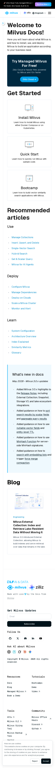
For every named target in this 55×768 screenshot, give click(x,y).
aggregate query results (34, 418)
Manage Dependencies (24, 292)
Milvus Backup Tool (14, 734)
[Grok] (19, 652)
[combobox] (39, 13)
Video (35, 691)
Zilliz (10, 598)
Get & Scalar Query (22, 259)
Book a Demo (13, 695)
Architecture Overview (24, 336)
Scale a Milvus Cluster (24, 303)
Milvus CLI (13, 721)
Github (35, 728)
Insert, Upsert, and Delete (25, 242)
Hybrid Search (19, 253)
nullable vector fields (28, 428)
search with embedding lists (32, 454)
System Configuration (23, 330)
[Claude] (25, 652)
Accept (46, 761)
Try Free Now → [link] (43, 4)
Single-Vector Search (23, 248)
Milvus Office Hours (39, 718)
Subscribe (29, 624)
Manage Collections (22, 237)
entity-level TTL (25, 432)
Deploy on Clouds (21, 297)
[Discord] (25, 638)
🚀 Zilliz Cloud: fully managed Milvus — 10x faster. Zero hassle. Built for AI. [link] (18, 4)
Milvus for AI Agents (23, 264)
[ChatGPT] (9, 652)
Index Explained (20, 341)
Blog (9, 687)
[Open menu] (49, 13)
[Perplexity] (14, 652)
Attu (9, 717)
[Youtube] (41, 638)
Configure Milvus (21, 286)
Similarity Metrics (21, 347)
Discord (36, 724)
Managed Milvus (15, 691)
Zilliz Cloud (28, 79)
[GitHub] (10, 638)
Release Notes (29, 393)
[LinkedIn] (33, 638)
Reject (35, 761)
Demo (34, 687)
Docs (9, 683)
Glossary (16, 352)
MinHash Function (26, 441)
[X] (18, 638)
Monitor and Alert (21, 308)
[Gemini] (30, 652)
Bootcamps (37, 683)
